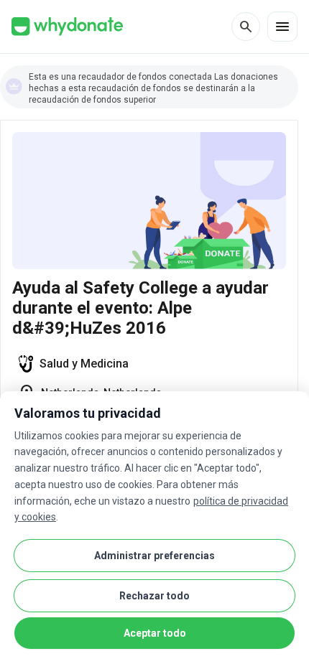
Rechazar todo (154, 596)
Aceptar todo (155, 633)
